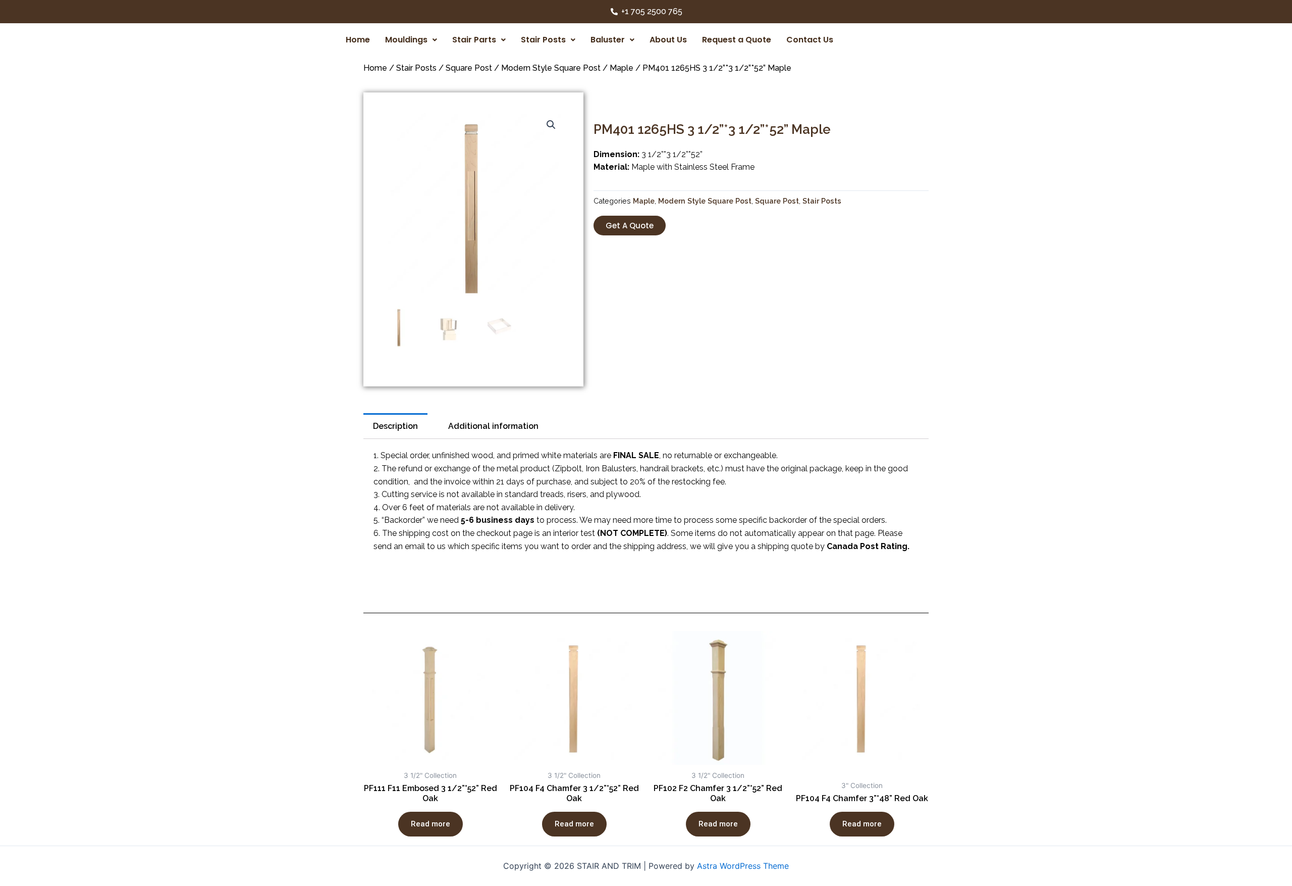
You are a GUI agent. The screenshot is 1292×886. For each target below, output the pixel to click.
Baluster (607, 39)
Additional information (493, 426)
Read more (430, 823)
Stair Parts (474, 39)
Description (395, 426)
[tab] (395, 426)
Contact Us (809, 39)
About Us (668, 39)
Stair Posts (543, 39)
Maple (621, 68)
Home (358, 39)
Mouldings (406, 39)
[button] (630, 225)
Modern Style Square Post (551, 68)
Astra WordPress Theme (743, 866)
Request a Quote (736, 39)
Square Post (469, 68)
